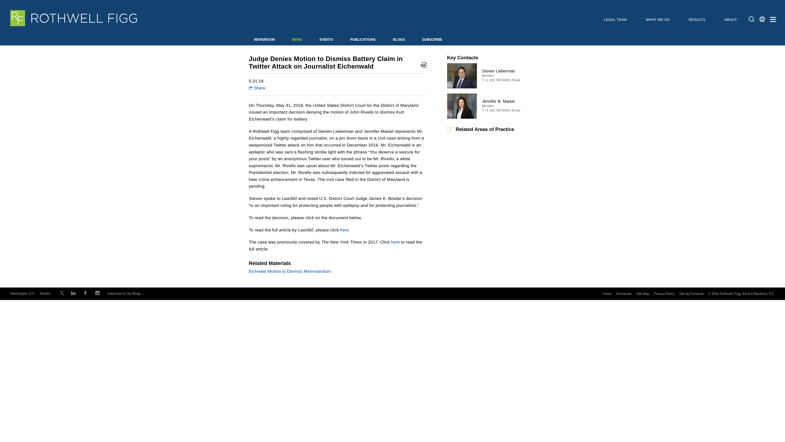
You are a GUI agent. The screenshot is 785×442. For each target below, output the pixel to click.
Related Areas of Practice (485, 129)
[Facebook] (85, 294)
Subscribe (432, 40)
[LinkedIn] (73, 294)
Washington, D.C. (23, 293)
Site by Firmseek (691, 293)
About (730, 20)
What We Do (658, 20)
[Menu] (773, 20)
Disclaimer (624, 293)
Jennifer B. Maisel (498, 101)
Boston (45, 293)
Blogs (399, 40)
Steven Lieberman (498, 71)
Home (607, 293)
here (344, 230)
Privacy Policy (664, 293)
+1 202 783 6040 (497, 80)
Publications (363, 40)
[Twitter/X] (62, 294)
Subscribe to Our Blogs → (126, 293)
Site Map (642, 293)
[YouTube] (97, 294)
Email (516, 80)
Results (697, 20)
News (297, 40)
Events (326, 40)
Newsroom (264, 40)
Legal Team (615, 20)
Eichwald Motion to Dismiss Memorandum (290, 271)
